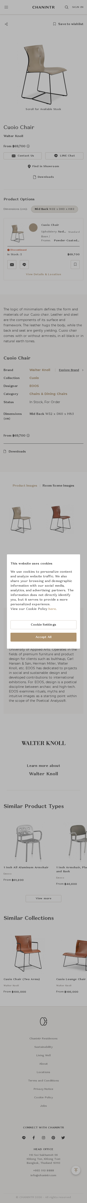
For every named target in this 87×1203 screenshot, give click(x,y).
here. (52, 609)
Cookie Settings (43, 624)
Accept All (43, 637)
